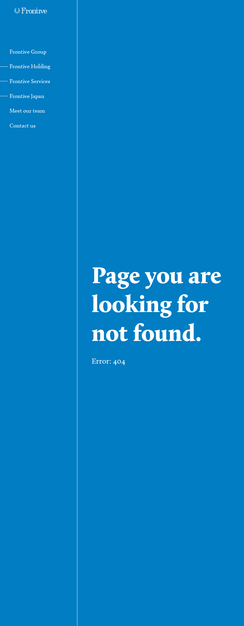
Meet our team (27, 110)
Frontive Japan (27, 96)
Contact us (22, 125)
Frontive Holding (30, 66)
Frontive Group (28, 51)
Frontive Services (30, 81)
